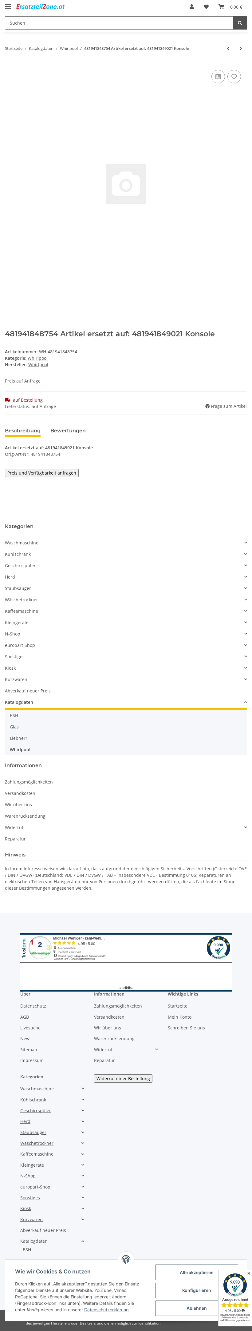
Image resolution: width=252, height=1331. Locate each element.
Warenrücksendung (25, 816)
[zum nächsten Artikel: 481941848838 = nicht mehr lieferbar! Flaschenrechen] (240, 48)
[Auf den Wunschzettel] (234, 76)
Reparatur (15, 839)
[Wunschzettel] (206, 7)
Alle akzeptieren (197, 1272)
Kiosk (10, 668)
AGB (24, 1017)
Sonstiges (15, 656)
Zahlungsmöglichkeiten (29, 782)
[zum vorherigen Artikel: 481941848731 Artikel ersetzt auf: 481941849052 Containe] (228, 48)
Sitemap (28, 1049)
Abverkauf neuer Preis (28, 691)
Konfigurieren (196, 1290)
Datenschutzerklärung (106, 1309)
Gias (14, 727)
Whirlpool (38, 358)
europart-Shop (20, 645)
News (26, 1038)
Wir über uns (18, 805)
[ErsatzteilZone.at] (45, 7)
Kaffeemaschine (21, 611)
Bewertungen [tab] (68, 431)
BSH (14, 715)
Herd (10, 577)
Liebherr (18, 738)
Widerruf (14, 827)
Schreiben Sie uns (186, 1028)
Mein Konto (179, 1017)
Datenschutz (33, 1006)
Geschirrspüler (20, 565)
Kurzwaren (16, 679)
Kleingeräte (17, 622)
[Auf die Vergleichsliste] (218, 76)
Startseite (177, 1006)
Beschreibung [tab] (23, 431)
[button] (192, 7)
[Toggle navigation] (8, 4)
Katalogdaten (19, 702)
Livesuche (30, 1028)
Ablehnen (197, 1308)
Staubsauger (18, 588)
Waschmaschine (21, 543)
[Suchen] (240, 23)
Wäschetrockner (21, 600)
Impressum (32, 1060)
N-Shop (12, 634)
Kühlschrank (18, 554)
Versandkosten (20, 793)
